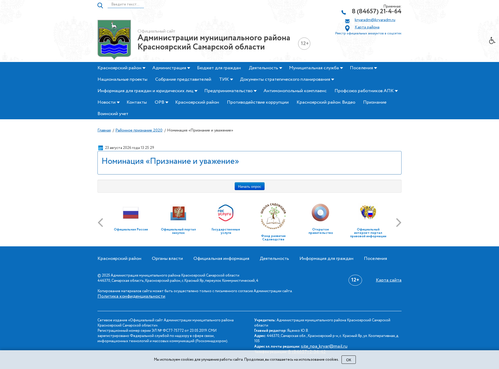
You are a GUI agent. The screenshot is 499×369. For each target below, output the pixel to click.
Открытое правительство (320, 231)
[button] (494, 42)
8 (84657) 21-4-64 (377, 11)
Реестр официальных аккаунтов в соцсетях (368, 33)
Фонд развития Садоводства (273, 238)
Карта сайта (389, 280)
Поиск (100, 5)
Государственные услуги (226, 231)
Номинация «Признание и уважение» (170, 161)
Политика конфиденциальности (131, 296)
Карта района (367, 27)
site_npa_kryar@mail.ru (324, 346)
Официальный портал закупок (178, 231)
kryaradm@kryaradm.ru (375, 20)
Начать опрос (249, 186)
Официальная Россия (131, 229)
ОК (348, 359)
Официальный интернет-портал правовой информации (368, 233)
